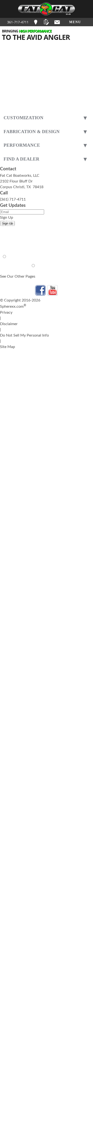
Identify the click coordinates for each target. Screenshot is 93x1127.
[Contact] (57, 22)
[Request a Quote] (46, 22)
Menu (75, 22)
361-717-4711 (18, 22)
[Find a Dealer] (35, 22)
